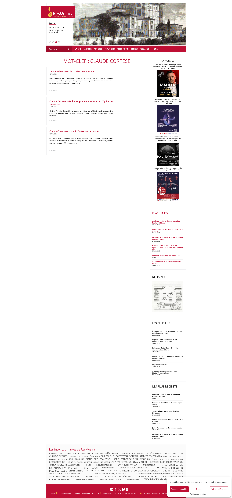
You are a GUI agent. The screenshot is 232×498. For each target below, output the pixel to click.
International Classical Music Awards (64, 465)
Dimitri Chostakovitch (114, 456)
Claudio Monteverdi (78, 456)
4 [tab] (59, 42)
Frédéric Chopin (129, 459)
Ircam (88, 465)
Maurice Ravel (58, 471)
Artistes (98, 49)
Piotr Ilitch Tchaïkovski (118, 477)
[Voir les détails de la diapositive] (129, 24)
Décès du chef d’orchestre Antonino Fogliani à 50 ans (166, 222)
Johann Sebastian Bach (64, 468)
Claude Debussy (58, 456)
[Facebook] (115, 490)
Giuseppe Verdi (119, 462)
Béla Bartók (156, 453)
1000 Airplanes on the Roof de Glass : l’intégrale (166, 412)
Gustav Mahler (138, 462)
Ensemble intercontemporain (144, 456)
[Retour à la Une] (58, 12)
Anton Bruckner (68, 453)
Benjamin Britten (139, 453)
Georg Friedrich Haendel (62, 462)
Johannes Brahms (172, 465)
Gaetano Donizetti (161, 459)
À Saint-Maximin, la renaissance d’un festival (166, 262)
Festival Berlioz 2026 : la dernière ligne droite (167, 404)
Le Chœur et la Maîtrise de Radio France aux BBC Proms (167, 238)
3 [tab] (56, 42)
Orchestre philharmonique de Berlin (109, 474)
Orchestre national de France (65, 474)
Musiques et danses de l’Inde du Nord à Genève (167, 230)
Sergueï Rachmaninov (110, 479)
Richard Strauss (148, 477)
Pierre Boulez (93, 477)
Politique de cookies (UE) (127, 493)
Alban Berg (53, 453)
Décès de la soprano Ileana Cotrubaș (166, 255)
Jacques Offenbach (104, 465)
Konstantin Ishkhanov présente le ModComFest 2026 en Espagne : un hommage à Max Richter (168, 138)
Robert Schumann (60, 479)
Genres (134, 49)
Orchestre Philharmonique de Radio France (160, 474)
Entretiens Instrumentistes (171, 456)
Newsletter (86, 493)
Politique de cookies (198, 494)
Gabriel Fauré (146, 459)
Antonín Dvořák (102, 453)
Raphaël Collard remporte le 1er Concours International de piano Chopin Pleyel (167, 247)
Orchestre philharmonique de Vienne (64, 477)
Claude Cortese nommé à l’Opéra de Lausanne (74, 131)
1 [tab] (50, 42)
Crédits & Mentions (109, 493)
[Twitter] (119, 490)
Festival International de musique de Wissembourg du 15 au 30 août (168, 169)
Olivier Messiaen (76, 471)
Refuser (199, 489)
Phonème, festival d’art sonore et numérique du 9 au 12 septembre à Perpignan (167, 101)
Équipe (77, 493)
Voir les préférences (219, 489)
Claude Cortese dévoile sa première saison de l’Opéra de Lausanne (81, 102)
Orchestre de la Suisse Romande (102, 471)
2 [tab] (53, 42)
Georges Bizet (177, 459)
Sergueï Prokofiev (85, 479)
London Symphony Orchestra (133, 468)
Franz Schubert (109, 459)
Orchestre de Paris (173, 471)
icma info (156, 49)
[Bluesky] (123, 489)
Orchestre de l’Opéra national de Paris (140, 471)
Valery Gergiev (133, 479)
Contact (52, 493)
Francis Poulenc (76, 459)
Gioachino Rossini (101, 462)
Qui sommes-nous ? (65, 493)
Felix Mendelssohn (58, 459)
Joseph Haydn (90, 468)
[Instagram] (127, 489)
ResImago (159, 277)
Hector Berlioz (157, 462)
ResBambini (145, 49)
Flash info (53, 91)
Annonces (96, 493)
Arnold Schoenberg (121, 453)
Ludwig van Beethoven (167, 468)
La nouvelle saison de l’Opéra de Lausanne (71, 71)
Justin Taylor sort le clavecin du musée (167, 428)
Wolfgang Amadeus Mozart (163, 479)
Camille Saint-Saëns (173, 453)
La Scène (88, 49)
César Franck (94, 456)
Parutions (110, 49)
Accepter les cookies (179, 489)
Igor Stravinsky (174, 462)
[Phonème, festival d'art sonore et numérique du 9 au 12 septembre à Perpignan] (167, 120)
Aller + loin (123, 49)
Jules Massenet (108, 468)
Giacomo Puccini (84, 462)
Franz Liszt (92, 459)
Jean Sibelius (148, 465)
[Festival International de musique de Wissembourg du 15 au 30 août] (167, 186)
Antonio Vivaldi (85, 453)
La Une (78, 49)
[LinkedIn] (111, 490)
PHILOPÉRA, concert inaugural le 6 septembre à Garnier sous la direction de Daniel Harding (167, 66)
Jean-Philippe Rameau (127, 465)
